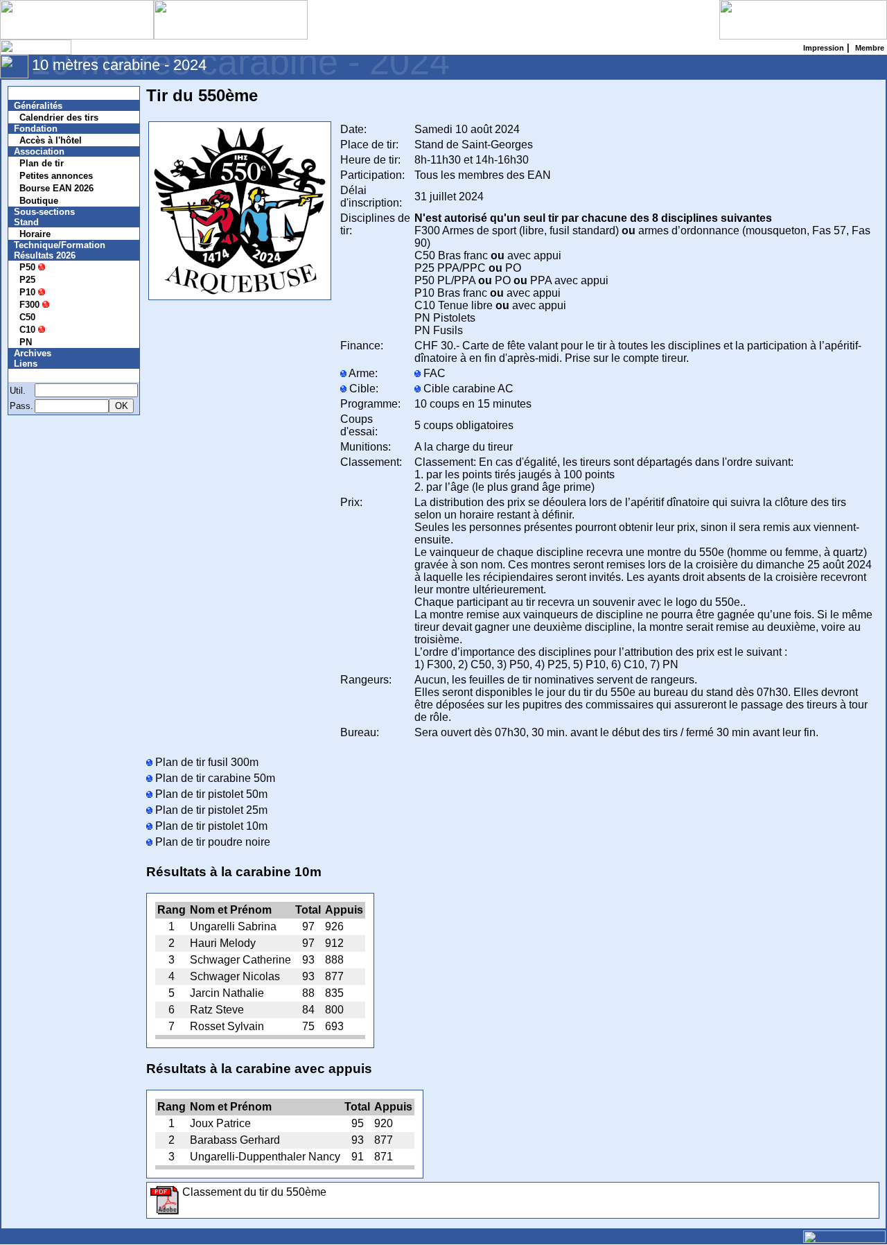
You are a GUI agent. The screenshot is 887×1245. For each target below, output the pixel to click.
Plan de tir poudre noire (211, 842)
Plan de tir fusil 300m (205, 762)
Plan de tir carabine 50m (213, 778)
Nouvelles (43, 93)
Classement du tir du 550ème (254, 1192)
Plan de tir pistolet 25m (209, 810)
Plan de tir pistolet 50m (209, 794)
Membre (39, 375)
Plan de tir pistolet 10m (209, 826)
